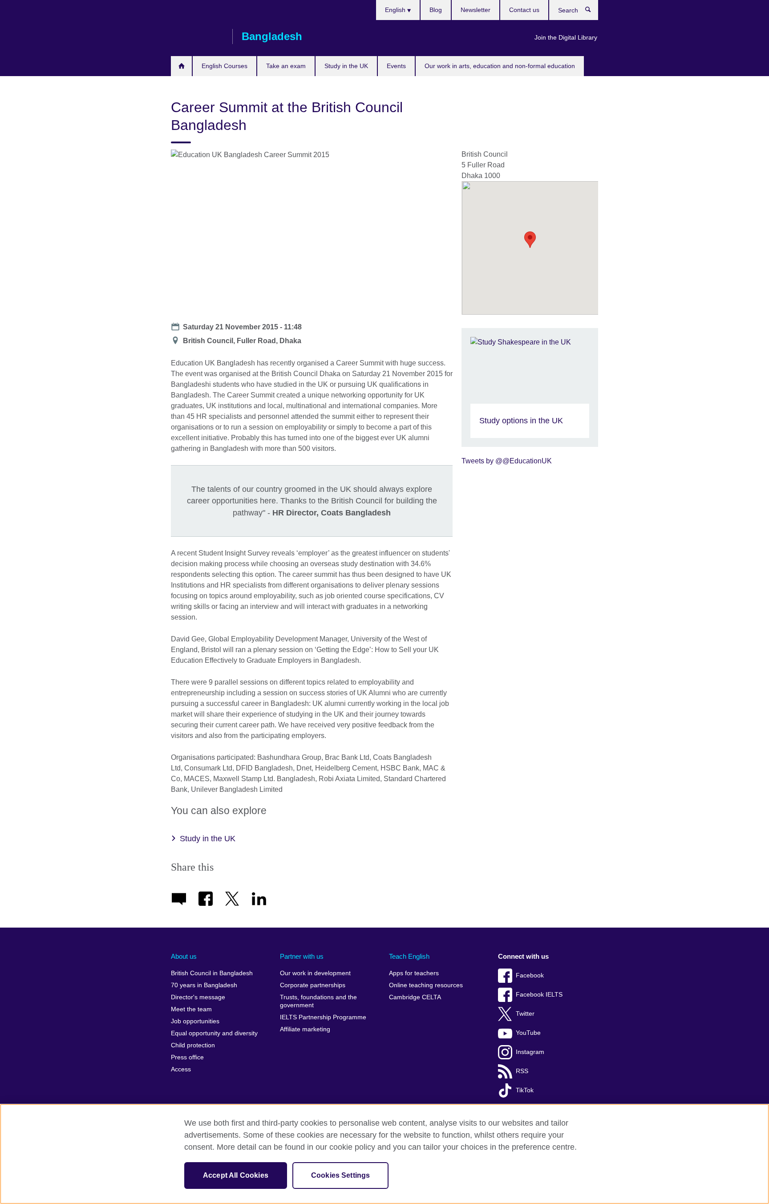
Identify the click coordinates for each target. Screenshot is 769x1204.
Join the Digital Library (565, 37)
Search (592, 11)
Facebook (530, 975)
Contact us (524, 9)
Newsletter (475, 9)
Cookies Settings (340, 1175)
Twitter (525, 1013)
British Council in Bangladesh (212, 973)
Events (396, 65)
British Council (197, 36)
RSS (522, 1071)
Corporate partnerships (312, 985)
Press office (187, 1057)
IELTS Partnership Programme (323, 1017)
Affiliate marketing (305, 1029)
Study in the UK (346, 65)
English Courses (224, 65)
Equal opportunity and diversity (214, 1033)
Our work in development (315, 973)
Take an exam (286, 65)
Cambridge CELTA (415, 997)
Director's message (198, 997)
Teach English (409, 956)
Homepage (181, 66)
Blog (435, 9)
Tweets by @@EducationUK (506, 461)
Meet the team (191, 1009)
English (396, 9)
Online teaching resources (426, 985)
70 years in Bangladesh (204, 985)
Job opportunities (195, 1021)
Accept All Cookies (235, 1175)
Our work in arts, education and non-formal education (500, 65)
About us (184, 956)
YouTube (528, 1033)
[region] (384, 1154)
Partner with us (302, 956)
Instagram (530, 1052)
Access (181, 1069)
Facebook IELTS (539, 994)
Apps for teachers (414, 973)
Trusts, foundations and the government (318, 1001)
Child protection (193, 1045)
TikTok (525, 1090)
